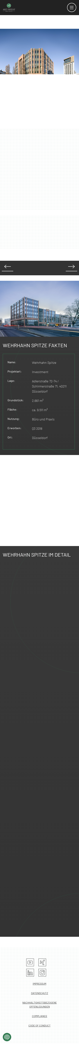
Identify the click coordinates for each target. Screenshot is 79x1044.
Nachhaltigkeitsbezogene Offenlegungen (39, 1004)
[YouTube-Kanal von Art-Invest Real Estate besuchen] (30, 962)
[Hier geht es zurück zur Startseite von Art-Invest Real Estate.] (9, 7)
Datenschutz (39, 993)
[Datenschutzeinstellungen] (7, 1037)
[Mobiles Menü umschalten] (71, 7)
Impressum (39, 983)
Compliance (39, 1016)
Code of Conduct (39, 1025)
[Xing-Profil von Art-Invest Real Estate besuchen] (42, 962)
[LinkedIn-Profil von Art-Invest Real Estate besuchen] (30, 972)
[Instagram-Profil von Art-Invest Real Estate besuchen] (42, 972)
